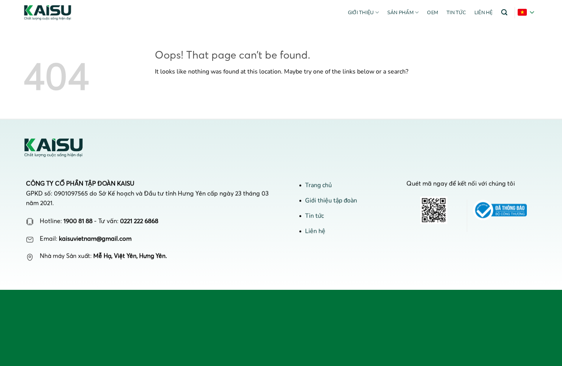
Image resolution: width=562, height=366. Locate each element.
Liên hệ (483, 12)
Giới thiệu (361, 12)
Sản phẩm (400, 12)
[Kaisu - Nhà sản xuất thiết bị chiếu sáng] (51, 12)
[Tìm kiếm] (504, 12)
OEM (432, 12)
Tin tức (456, 12)
